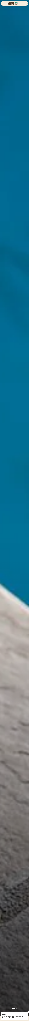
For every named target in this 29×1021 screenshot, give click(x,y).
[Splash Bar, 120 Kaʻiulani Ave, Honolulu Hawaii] (13, 3)
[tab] (13, 1008)
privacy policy (20, 1016)
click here (14, 1017)
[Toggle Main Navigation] (3, 3)
